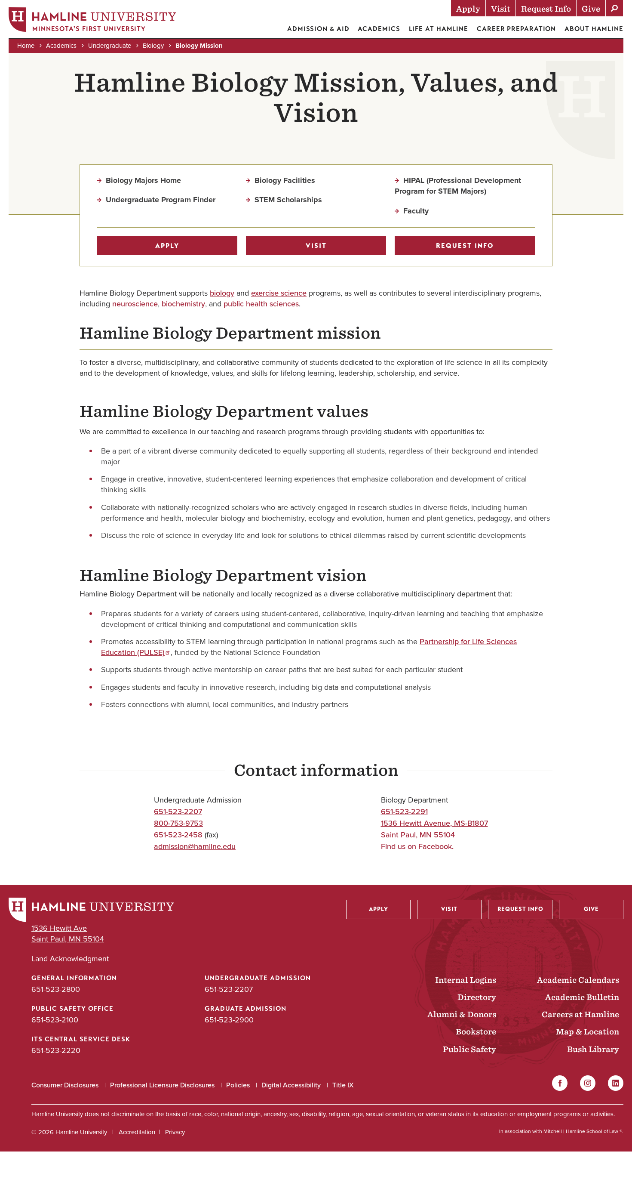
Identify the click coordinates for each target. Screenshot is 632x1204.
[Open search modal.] (614, 8)
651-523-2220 (55, 1050)
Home (25, 45)
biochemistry (183, 303)
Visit (316, 246)
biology (222, 293)
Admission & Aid (318, 29)
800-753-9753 (178, 823)
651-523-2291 (404, 811)
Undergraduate (109, 45)
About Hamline (594, 29)
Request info (465, 246)
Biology (153, 45)
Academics (379, 29)
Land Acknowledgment (70, 959)
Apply (167, 246)
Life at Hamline (439, 29)
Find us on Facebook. (417, 846)
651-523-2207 (178, 811)
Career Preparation (516, 29)
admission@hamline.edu (195, 846)
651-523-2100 (54, 1019)
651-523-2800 (55, 989)
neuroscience (135, 303)
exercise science (279, 293)
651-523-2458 (178, 834)
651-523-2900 (229, 1019)
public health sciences (261, 303)
